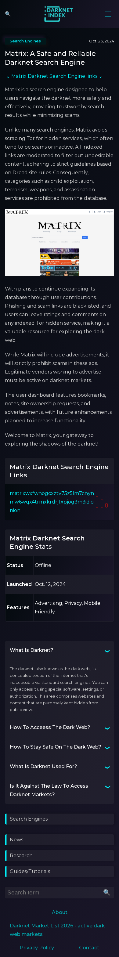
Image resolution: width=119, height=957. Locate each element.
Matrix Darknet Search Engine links (54, 76)
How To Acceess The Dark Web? (50, 727)
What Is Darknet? (31, 650)
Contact (89, 948)
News (16, 840)
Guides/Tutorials (30, 871)
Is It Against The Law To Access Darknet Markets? (49, 790)
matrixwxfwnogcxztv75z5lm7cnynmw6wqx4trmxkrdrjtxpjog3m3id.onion (52, 501)
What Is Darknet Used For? (43, 766)
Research (21, 855)
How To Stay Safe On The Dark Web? (55, 747)
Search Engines (29, 819)
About (59, 912)
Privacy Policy (37, 948)
